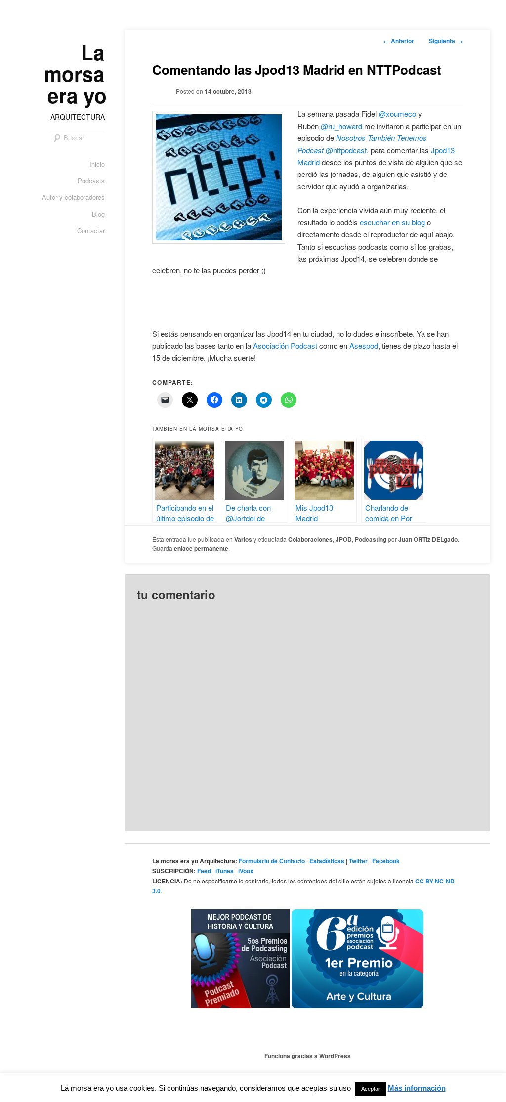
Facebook (386, 860)
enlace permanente (201, 548)
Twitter (358, 860)
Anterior (398, 40)
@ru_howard (341, 126)
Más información (417, 1088)
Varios (243, 539)
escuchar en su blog (392, 222)
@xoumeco (397, 113)
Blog (98, 214)
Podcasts (91, 180)
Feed (204, 870)
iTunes (224, 870)
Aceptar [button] (370, 1089)
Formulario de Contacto (272, 860)
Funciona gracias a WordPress (307, 1055)
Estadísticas (326, 860)
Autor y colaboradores (73, 197)
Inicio (97, 164)
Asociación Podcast (285, 345)
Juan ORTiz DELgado (428, 539)
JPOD (344, 539)
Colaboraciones (310, 539)
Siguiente (446, 40)
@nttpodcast (346, 150)
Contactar (91, 230)
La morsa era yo (75, 73)
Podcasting (370, 539)
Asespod (363, 345)
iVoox (245, 870)
